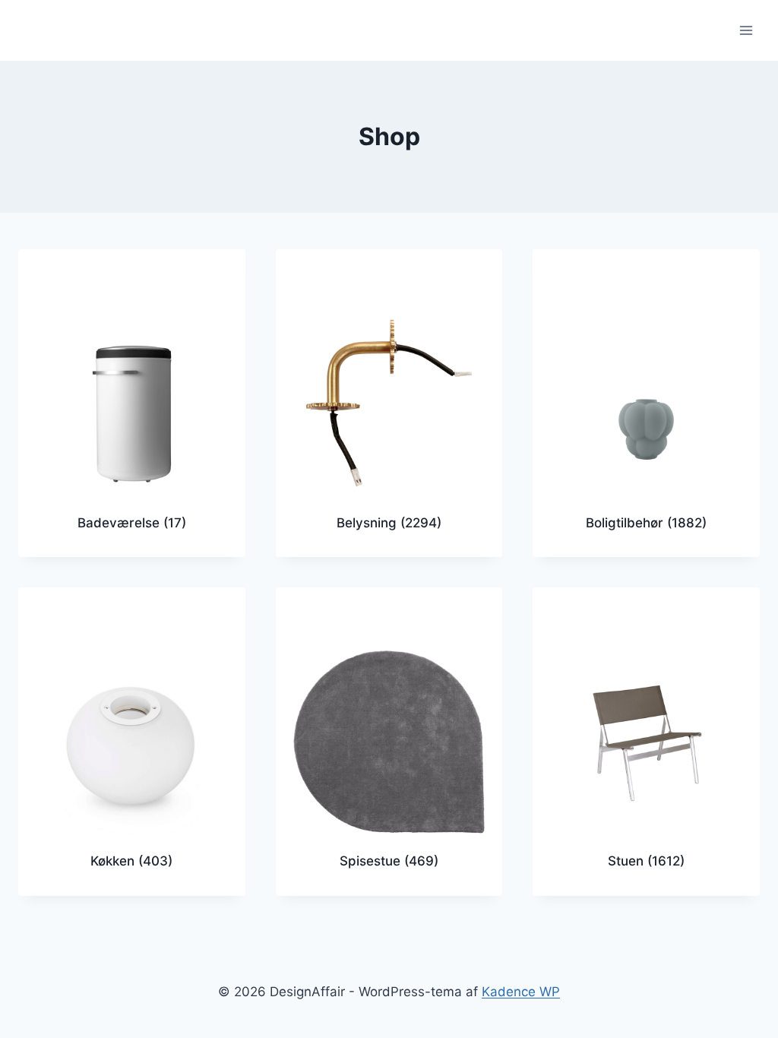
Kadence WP (521, 991)
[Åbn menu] (746, 30)
